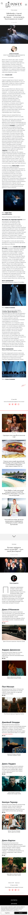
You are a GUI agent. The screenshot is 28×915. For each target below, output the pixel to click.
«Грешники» (5, 621)
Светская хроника (14, 517)
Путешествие (14, 487)
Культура (14, 432)
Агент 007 (11, 882)
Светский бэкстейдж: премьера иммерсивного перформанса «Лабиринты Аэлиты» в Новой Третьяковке (14, 522)
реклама (14, 903)
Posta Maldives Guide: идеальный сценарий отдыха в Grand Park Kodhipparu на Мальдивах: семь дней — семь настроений (14, 493)
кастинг (18, 882)
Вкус (14, 458)
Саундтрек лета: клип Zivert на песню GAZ (14, 436)
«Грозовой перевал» (7, 734)
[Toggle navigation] (25, 4)
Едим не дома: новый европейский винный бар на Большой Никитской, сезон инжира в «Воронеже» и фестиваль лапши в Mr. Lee (14, 464)
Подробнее (7, 912)
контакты (14, 900)
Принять (20, 912)
